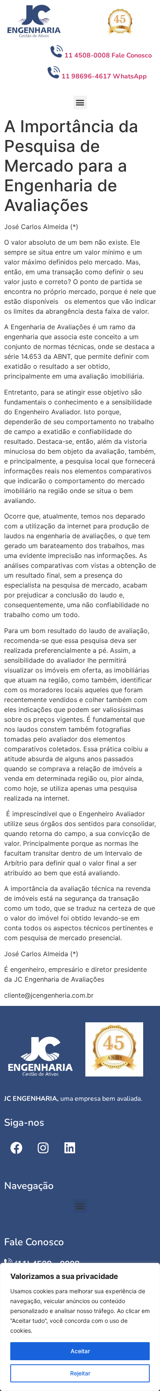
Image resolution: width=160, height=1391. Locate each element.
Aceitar (80, 1350)
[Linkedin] (69, 1148)
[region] (80, 1327)
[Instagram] (43, 1148)
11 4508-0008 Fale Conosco (108, 55)
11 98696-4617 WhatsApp (104, 76)
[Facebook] (16, 1148)
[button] (80, 102)
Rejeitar (80, 1373)
